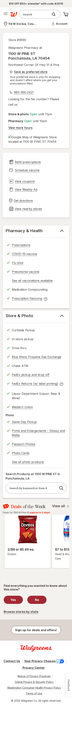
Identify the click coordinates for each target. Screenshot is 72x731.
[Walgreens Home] (13, 14)
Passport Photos (23, 444)
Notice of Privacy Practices (34, 676)
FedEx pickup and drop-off (30, 375)
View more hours (20, 128)
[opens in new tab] (36, 139)
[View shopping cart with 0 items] (65, 14)
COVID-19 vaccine (24, 254)
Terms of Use (34, 693)
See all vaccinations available (32, 281)
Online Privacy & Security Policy (34, 681)
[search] (61, 488)
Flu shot (17, 263)
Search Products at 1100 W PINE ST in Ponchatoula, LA (33, 476)
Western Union (22, 407)
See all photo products (28, 462)
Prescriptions (21, 245)
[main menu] (5, 14)
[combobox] (35, 14)
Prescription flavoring (27, 299)
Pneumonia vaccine (25, 272)
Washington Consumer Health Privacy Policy (34, 687)
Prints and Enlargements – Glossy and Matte (38, 433)
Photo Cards (20, 453)
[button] (59, 24)
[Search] (55, 14)
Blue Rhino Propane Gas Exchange (36, 357)
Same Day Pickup (24, 422)
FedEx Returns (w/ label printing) (35, 384)
